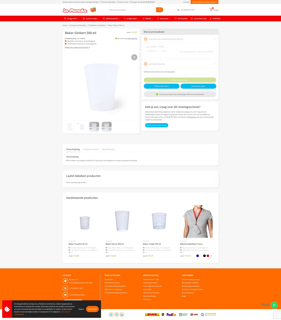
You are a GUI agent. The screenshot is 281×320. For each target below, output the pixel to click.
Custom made (91, 18)
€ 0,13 (185, 255)
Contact (186, 2)
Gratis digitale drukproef (152, 286)
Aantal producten (155, 64)
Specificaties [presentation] (108, 149)
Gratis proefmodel (150, 283)
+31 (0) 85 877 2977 (188, 10)
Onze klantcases (200, 18)
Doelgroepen (132, 18)
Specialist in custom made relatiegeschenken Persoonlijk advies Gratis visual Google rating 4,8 (104, 2)
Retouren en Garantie (151, 293)
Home (65, 25)
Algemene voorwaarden (113, 289)
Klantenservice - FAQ (151, 279)
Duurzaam (164, 18)
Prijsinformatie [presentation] (91, 149)
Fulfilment (217, 18)
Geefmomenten (112, 18)
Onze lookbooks (188, 293)
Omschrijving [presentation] (73, 149)
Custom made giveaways (191, 279)
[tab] (73, 150)
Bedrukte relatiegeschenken (192, 289)
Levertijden (147, 289)
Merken (148, 18)
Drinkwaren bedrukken (77, 25)
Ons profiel (109, 279)
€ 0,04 (73, 255)
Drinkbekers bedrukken (97, 25)
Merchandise (182, 18)
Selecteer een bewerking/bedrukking (164, 39)
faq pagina (192, 117)
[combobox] (131, 9)
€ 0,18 (111, 255)
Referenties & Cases (112, 283)
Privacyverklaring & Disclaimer (116, 293)
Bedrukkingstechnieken (191, 286)
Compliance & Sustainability (115, 286)
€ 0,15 (148, 255)
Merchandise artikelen (190, 283)
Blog (184, 296)
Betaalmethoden (149, 296)
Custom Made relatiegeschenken (204, 2)
